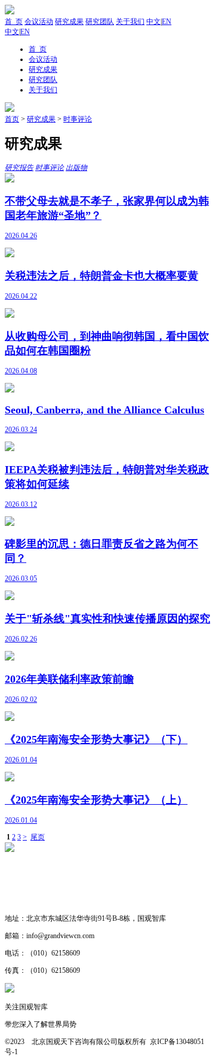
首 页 (14, 21)
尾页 (37, 837)
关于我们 (130, 21)
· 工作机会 (22, 884)
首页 (12, 119)
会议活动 (38, 21)
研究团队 (99, 21)
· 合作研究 (22, 901)
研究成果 (69, 21)
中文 (153, 21)
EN (166, 21)
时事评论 (77, 119)
